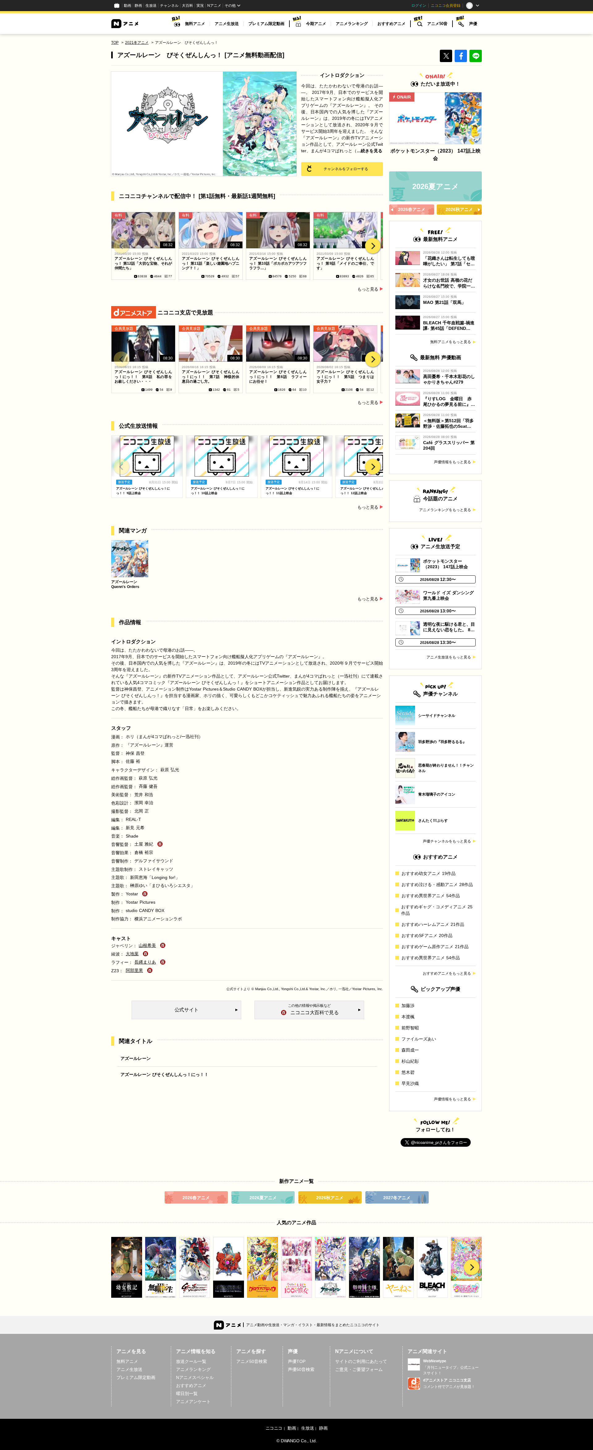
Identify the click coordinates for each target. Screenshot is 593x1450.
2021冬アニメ (137, 42)
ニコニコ (274, 1428)
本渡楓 (408, 1016)
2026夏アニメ (263, 1197)
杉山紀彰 (410, 1061)
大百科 (187, 5)
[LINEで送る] (475, 56)
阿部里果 (134, 970)
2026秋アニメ (329, 1197)
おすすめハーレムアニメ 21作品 (433, 924)
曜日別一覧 (187, 1393)
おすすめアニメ (391, 23)
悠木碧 (408, 1072)
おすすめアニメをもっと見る (447, 973)
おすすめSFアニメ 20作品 (427, 935)
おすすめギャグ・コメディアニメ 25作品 (437, 910)
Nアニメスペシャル (195, 1377)
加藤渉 (408, 1005)
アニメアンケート (193, 1401)
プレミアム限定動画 (266, 23)
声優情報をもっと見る (452, 462)
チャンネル (169, 5)
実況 (200, 5)
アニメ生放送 (227, 23)
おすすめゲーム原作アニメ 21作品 (435, 946)
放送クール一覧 (191, 1361)
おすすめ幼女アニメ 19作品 (429, 873)
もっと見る (367, 289)
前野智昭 (410, 1027)
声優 (473, 23)
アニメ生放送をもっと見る (449, 657)
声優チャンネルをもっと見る (447, 841)
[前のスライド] (121, 246)
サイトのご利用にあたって (361, 1361)
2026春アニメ (196, 1197)
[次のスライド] (373, 246)
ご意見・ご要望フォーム (359, 1369)
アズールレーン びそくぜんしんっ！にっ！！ (164, 1074)
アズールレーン (135, 1058)
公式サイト (234, 989)
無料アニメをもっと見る (450, 342)
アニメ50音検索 (251, 1361)
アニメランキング (352, 23)
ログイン (418, 5)
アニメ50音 (437, 23)
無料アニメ (195, 23)
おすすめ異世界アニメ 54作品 (431, 895)
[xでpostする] (446, 56)
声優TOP (296, 1361)
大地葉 (132, 953)
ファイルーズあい (419, 1038)
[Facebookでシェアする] (461, 56)
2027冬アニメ (396, 1197)
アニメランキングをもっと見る (445, 510)
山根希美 (147, 945)
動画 (127, 5)
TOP (115, 42)
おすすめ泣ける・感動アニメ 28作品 (437, 884)
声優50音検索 (301, 1369)
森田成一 (410, 1050)
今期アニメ (316, 23)
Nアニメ (214, 5)
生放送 (151, 5)
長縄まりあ (145, 962)
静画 (138, 5)
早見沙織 (410, 1083)
